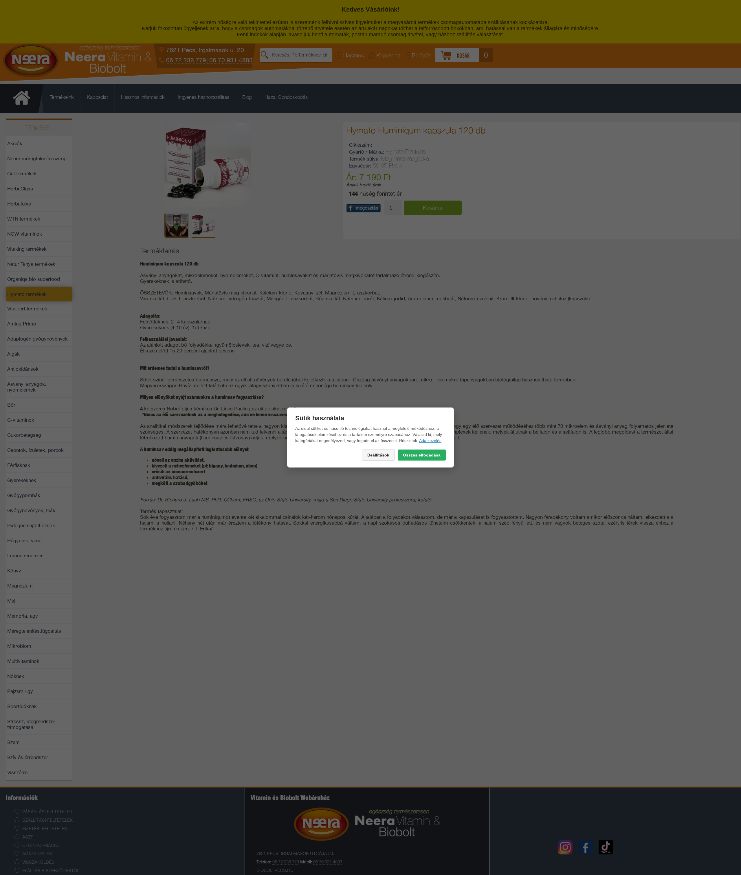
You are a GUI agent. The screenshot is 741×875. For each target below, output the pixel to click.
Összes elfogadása (422, 455)
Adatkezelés (430, 440)
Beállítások (378, 455)
